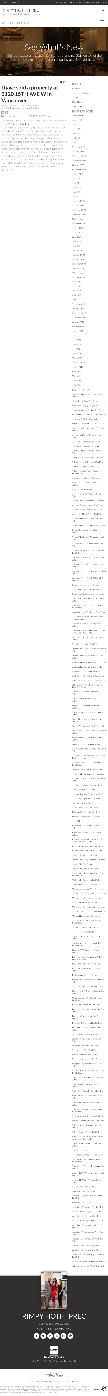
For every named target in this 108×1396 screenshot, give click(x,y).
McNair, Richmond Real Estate (84, 902)
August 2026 (77, 120)
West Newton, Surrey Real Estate (86, 1245)
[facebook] (37, 1336)
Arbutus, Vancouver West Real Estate (88, 423)
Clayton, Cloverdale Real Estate (85, 585)
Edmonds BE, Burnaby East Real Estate (88, 680)
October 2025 (78, 165)
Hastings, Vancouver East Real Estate (88, 785)
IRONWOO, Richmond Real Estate (87, 812)
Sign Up (15, 2)
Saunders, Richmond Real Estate (85, 1045)
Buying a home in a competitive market (88, 500)
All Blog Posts (78, 88)
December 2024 (79, 210)
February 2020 (78, 362)
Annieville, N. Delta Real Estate (85, 419)
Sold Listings (77, 106)
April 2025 (76, 192)
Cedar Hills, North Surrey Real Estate (88, 514)
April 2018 (76, 385)
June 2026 (76, 129)
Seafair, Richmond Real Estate (84, 1054)
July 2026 (76, 124)
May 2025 (76, 187)
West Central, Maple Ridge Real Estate (88, 1220)
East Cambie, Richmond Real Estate (87, 667)
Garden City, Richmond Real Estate (87, 744)
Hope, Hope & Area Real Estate (85, 807)
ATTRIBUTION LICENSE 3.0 (69, 1382)
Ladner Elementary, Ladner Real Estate (88, 859)
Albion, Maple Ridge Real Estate (85, 401)
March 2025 (77, 196)
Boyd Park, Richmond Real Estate (86, 442)
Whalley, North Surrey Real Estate (86, 1250)
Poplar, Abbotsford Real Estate (85, 975)
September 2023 (79, 277)
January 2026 (78, 151)
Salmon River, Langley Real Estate (86, 1034)
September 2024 (79, 223)
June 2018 (76, 380)
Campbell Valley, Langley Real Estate (87, 509)
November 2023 (79, 268)
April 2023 (76, 295)
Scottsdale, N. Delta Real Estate (85, 1050)
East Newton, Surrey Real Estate (86, 671)
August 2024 (77, 228)
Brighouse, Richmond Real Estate (86, 466)
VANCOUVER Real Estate (83, 1186)
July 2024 (76, 232)
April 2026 (76, 138)
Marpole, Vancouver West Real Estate (88, 889)
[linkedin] (50, 1336)
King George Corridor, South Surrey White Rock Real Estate (87, 840)
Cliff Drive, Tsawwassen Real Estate (87, 589)
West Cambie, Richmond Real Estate (87, 1216)
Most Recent (77, 115)
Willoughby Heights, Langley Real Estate (89, 1261)
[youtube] (57, 1336)
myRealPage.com (54, 1376)
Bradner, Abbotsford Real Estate (85, 446)
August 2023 (77, 281)
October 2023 (78, 273)
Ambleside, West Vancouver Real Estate (89, 414)
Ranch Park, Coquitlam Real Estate (86, 1004)
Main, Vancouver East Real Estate (86, 884)
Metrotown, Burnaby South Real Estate (88, 907)
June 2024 (76, 237)
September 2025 (79, 169)
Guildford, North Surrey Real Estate (87, 769)
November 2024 (79, 214)
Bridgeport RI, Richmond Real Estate (87, 457)
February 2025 (78, 201)
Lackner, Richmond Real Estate (85, 855)
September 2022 (79, 326)
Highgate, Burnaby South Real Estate (87, 794)
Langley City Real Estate (82, 864)
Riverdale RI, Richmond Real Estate (87, 1023)
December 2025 (79, 156)
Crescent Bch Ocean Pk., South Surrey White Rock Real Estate (88, 631)
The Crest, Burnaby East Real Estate (87, 1155)
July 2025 (76, 178)
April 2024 (76, 246)
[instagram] (64, 1336)
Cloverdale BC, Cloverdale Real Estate (88, 594)
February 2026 (78, 147)
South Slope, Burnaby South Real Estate (89, 1091)
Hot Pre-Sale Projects (81, 93)
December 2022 (79, 313)
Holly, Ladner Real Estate (82, 803)
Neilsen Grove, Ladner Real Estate (86, 927)
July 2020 (76, 349)
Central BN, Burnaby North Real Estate (88, 525)
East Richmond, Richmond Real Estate (88, 676)
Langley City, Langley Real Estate (85, 868)
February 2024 (78, 255)
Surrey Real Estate (80, 1150)
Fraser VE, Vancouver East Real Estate (88, 726)
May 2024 (76, 241)
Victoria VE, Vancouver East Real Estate (89, 1207)
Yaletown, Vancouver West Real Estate (88, 1266)
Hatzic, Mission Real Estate (83, 789)
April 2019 (76, 371)
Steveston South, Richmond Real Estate (88, 1120)
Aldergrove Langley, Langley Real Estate (88, 405)
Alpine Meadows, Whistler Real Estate (88, 410)
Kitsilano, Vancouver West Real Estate (24, 108)
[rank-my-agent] (71, 1336)
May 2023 (76, 290)
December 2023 (79, 264)
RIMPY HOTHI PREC (20, 9)
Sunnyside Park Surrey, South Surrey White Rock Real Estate (87, 1137)
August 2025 (77, 174)
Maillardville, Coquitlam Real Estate (87, 880)
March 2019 (77, 376)
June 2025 (76, 183)
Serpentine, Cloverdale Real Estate (86, 1059)
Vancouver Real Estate (81, 1202)
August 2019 (77, 367)
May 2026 (76, 133)
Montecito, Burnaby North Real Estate (88, 911)
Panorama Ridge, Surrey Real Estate (87, 964)
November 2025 (79, 160)
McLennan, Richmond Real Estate (86, 898)
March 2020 (77, 358)
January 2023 (78, 308)
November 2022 (79, 317)
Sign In (5, 2)
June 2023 (76, 286)
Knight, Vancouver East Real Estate (87, 850)
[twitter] (43, 1336)
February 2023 (78, 304)
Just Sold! (76, 821)
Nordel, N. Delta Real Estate (84, 932)
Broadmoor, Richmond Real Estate (86, 478)
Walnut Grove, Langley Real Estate (86, 1211)
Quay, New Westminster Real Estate (87, 986)
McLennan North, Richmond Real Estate (89, 893)
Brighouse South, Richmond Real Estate (89, 462)
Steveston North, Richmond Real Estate (89, 1116)
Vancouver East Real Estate (83, 1191)
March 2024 (77, 250)
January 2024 (78, 259)
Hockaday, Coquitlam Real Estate (86, 798)
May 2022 (76, 344)
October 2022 (78, 322)
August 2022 (77, 331)
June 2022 (76, 340)
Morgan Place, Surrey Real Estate (86, 916)
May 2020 (76, 353)
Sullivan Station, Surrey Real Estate (87, 1132)
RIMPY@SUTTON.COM (60, 1329)
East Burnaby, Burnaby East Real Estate (89, 662)
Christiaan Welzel (45, 1382)
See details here (23, 124)
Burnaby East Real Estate (83, 489)
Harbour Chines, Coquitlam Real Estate (88, 774)
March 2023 (77, 299)
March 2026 (77, 142)
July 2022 (76, 335)
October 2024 (78, 219)
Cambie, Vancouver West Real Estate (88, 505)
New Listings (77, 97)
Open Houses (78, 102)
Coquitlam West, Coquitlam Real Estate (88, 612)
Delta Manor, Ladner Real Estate (86, 644)
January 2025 (78, 205)
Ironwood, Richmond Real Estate (86, 816)
